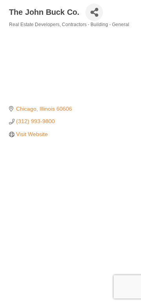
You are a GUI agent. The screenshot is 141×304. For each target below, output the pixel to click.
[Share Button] (94, 12)
